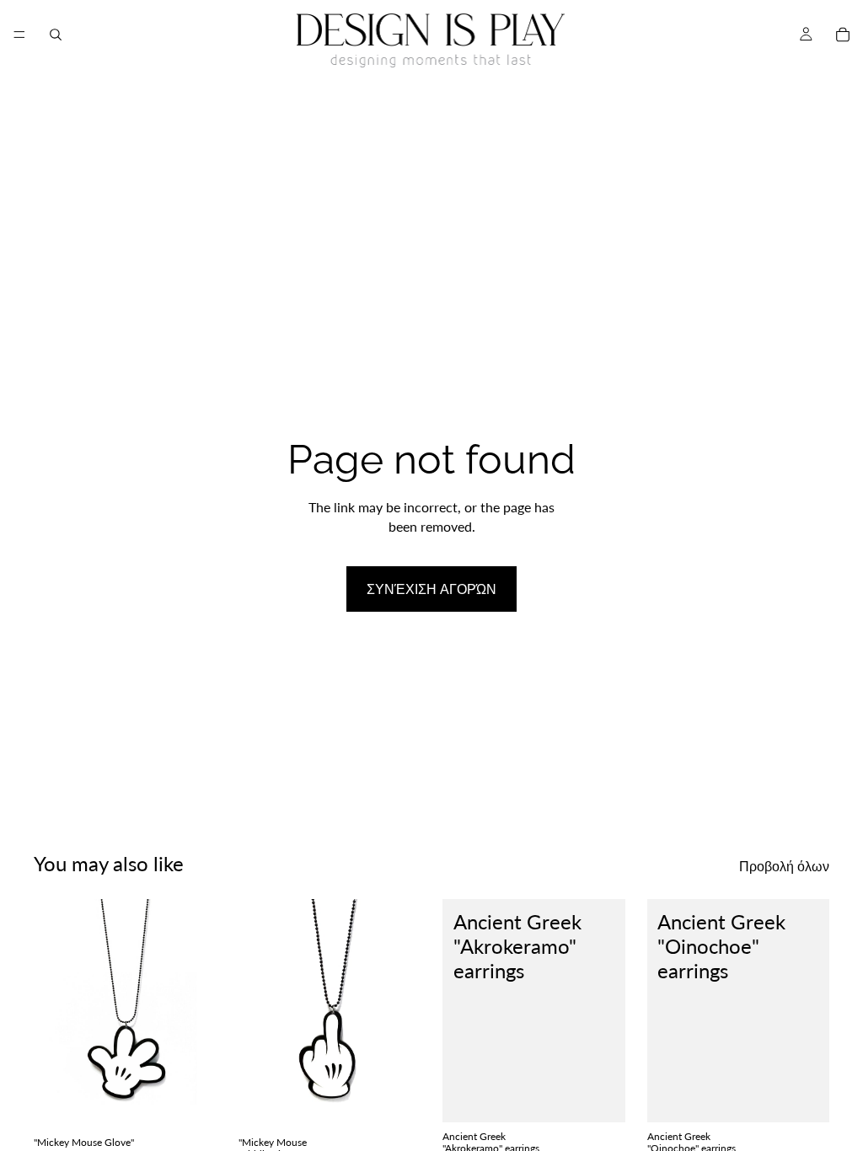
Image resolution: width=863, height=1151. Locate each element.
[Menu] (19, 34)
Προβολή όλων (784, 866)
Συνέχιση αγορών (431, 589)
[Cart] (842, 34)
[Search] (55, 34)
